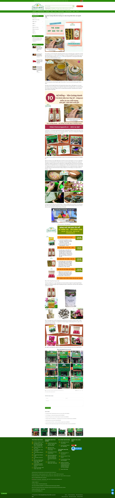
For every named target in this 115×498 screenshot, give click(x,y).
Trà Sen (60, 8)
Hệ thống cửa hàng (67, 9)
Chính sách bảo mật (65, 496)
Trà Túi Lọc (66, 8)
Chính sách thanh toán (79, 494)
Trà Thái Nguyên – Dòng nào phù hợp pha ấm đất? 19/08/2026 (55, 415)
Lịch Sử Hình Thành (41, 11)
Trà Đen (46, 9)
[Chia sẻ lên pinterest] (82, 390)
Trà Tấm (55, 9)
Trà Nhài (63, 8)
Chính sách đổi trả (80, 496)
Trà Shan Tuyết (71, 8)
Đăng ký (81, 2)
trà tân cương (50, 157)
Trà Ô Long (57, 8)
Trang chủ (34, 11)
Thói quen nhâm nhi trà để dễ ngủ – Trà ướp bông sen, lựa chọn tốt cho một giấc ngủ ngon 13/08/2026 (61, 418)
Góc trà (66, 494)
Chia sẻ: (76, 390)
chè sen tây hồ (48, 390)
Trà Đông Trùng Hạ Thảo (60, 9)
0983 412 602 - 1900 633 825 (40, 489)
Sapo (33, 496)
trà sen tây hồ (60, 56)
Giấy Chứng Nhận (68, 11)
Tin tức (55, 11)
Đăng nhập (77, 2)
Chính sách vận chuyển (72, 496)
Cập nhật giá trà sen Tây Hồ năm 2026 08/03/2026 (53, 420)
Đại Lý (52, 11)
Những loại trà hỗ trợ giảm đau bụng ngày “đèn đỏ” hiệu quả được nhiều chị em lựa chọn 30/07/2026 (61, 423)
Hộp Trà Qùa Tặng (50, 9)
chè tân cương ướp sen (54, 390)
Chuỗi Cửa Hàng (61, 11)
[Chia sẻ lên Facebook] (79, 390)
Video (74, 11)
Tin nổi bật (35, 44)
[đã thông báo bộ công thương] (76, 448)
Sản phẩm (47, 11)
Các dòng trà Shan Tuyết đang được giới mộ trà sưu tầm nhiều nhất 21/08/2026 (57, 413)
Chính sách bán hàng (71, 494)
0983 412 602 (5, 493)
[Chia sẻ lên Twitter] (80, 390)
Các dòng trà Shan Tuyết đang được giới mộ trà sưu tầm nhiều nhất (39, 48)
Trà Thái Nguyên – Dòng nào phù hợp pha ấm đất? (39, 55)
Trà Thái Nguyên (52, 8)
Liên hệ (77, 11)
